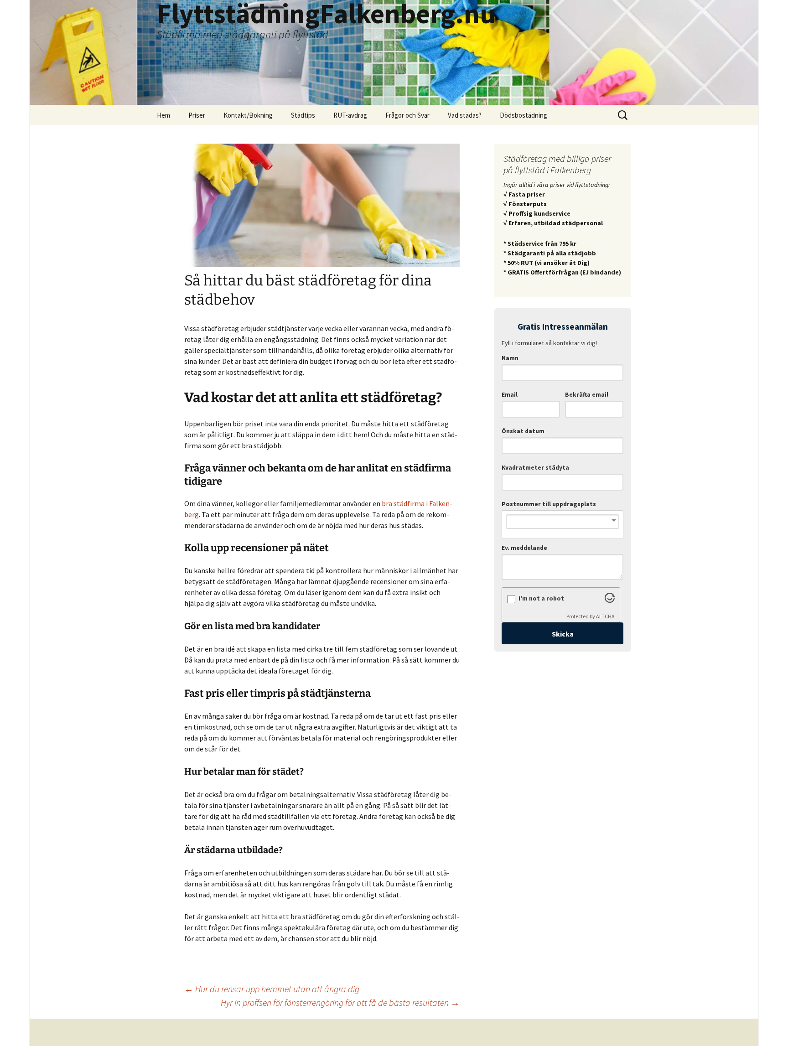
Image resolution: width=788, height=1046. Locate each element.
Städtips (303, 115)
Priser (196, 115)
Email (510, 395)
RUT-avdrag (350, 115)
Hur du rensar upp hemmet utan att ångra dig (271, 988)
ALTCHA (605, 616)
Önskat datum (523, 431)
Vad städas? (465, 115)
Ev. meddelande (524, 548)
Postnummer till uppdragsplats (549, 504)
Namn (510, 358)
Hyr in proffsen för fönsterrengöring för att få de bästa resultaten (340, 1002)
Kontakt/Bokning (248, 115)
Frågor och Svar (407, 115)
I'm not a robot (541, 598)
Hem (163, 115)
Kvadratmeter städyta (535, 467)
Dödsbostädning (523, 115)
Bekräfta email (586, 395)
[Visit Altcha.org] (610, 600)
